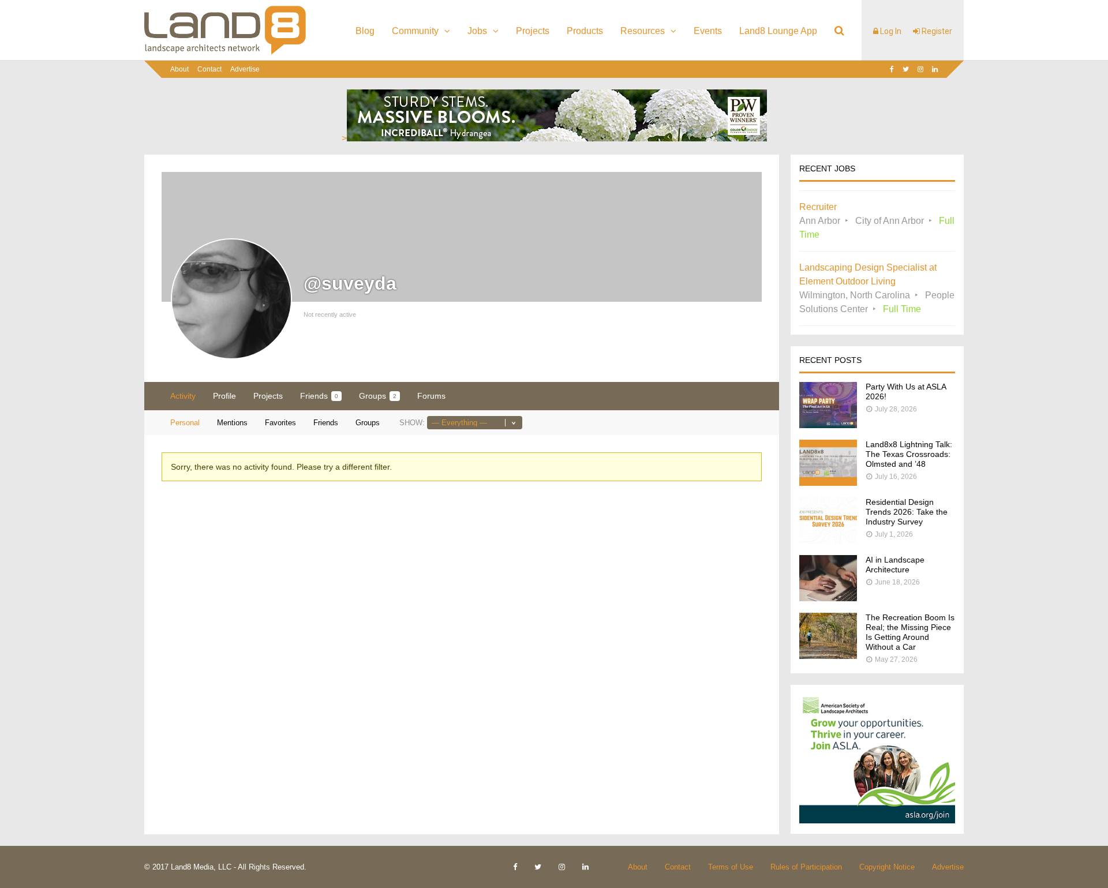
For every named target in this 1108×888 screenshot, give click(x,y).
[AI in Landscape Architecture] (828, 598)
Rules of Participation (806, 867)
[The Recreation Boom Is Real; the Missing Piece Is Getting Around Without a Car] (828, 656)
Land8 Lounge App (778, 31)
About (179, 69)
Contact (209, 69)
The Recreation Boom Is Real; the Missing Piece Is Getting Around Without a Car (910, 632)
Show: (412, 422)
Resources (642, 31)
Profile (224, 395)
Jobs (477, 31)
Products (585, 31)
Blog (365, 31)
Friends (319, 395)
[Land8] (225, 52)
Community (415, 31)
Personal (185, 422)
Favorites (280, 422)
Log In (889, 31)
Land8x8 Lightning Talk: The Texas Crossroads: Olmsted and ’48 (909, 454)
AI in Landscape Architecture (895, 564)
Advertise (245, 69)
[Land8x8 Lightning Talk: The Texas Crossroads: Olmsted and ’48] (828, 483)
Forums (431, 395)
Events (708, 31)
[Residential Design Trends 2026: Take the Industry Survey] (828, 540)
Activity (183, 395)
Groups (377, 395)
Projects (532, 31)
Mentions (232, 422)
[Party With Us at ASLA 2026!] (828, 425)
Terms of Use (730, 867)
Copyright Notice (887, 867)
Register (936, 31)
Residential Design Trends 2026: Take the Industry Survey (907, 511)
